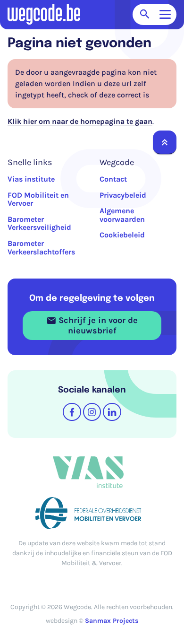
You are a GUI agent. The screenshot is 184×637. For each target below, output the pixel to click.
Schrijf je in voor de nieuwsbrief (97, 325)
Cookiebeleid (122, 234)
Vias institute (31, 179)
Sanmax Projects (111, 621)
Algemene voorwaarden (122, 215)
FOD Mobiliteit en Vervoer (38, 199)
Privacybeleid (123, 195)
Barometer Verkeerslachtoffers (41, 247)
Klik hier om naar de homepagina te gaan (80, 121)
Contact (113, 179)
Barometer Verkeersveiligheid (39, 223)
